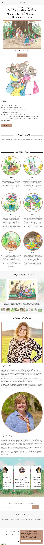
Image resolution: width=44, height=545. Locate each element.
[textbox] (17, 504)
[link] (41, 2)
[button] (3, 2)
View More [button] (5, 481)
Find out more (6, 125)
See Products (22, 55)
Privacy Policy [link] (10, 531)
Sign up (35, 504)
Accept (31, 540)
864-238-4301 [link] (22, 2)
